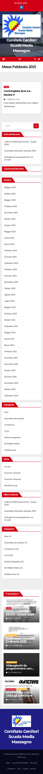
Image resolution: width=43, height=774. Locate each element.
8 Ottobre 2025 (15, 672)
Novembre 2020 (11, 364)
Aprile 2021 (9, 339)
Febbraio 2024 (10, 251)
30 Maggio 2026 (14, 618)
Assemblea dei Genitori (20, 763)
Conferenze (9, 425)
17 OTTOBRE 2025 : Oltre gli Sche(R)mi (19, 694)
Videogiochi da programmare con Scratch (19, 668)
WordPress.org (10, 486)
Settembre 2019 (11, 396)
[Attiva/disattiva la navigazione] (19, 59)
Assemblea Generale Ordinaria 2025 (20, 151)
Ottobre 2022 (10, 288)
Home (8, 763)
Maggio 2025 (10, 200)
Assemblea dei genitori (14, 419)
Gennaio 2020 (10, 377)
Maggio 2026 (10, 187)
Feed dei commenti (12, 479)
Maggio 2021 (10, 333)
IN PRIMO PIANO (12, 444)
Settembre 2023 (11, 263)
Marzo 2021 (9, 345)
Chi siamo (33, 763)
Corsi (6, 87)
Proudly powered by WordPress (15, 754)
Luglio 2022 (9, 301)
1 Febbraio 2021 (13, 99)
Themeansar (21, 757)
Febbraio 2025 (10, 206)
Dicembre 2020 (11, 358)
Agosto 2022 (9, 295)
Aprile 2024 (9, 238)
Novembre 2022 (11, 282)
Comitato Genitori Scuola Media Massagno (21, 45)
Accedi (7, 467)
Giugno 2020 (10, 370)
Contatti (25, 769)
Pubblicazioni (10, 450)
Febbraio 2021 (10, 352)
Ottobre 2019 (10, 389)
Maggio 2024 (10, 232)
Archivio (33, 769)
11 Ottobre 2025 (15, 645)
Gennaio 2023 (10, 276)
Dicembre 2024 (11, 213)
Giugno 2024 (10, 225)
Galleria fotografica (12, 437)
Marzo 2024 (9, 244)
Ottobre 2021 (10, 320)
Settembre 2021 (11, 326)
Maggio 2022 (10, 307)
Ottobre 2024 (10, 219)
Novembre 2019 (11, 383)
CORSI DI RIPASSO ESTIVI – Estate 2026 (20, 613)
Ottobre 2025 (10, 194)
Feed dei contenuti (12, 473)
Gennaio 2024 (10, 257)
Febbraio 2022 (10, 314)
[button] (35, 59)
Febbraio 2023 (10, 269)
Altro (6, 412)
